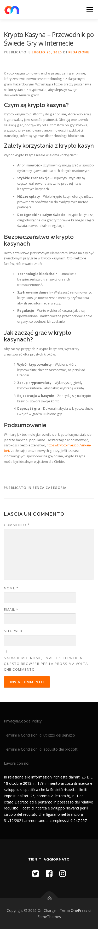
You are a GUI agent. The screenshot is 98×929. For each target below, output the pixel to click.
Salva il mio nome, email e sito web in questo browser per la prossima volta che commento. (46, 664)
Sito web (13, 630)
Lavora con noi (16, 763)
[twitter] (35, 873)
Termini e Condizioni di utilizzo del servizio (39, 735)
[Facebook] (49, 873)
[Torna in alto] (49, 898)
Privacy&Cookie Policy (23, 721)
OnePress (79, 910)
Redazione (78, 52)
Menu (89, 10)
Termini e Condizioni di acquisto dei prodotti (41, 749)
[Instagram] (62, 873)
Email (11, 609)
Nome (11, 588)
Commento (17, 524)
